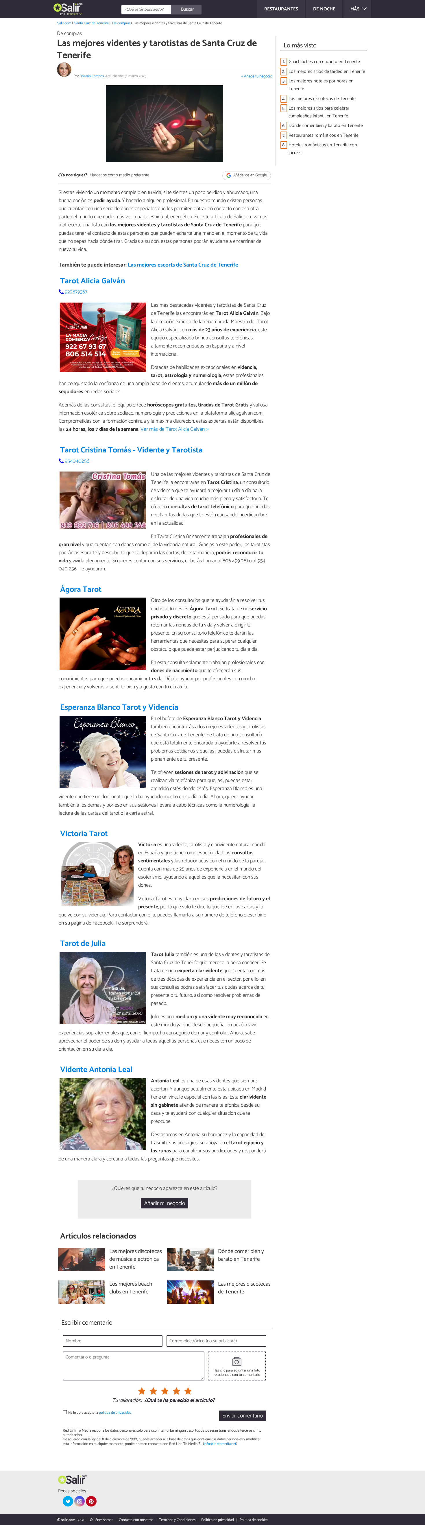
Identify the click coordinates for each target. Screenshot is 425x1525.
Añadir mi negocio (164, 1203)
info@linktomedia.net (220, 1444)
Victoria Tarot (84, 833)
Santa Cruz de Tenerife (91, 23)
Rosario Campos (92, 76)
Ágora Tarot (80, 589)
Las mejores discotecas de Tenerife (322, 99)
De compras (121, 23)
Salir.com (64, 23)
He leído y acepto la (100, 1413)
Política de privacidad (217, 1520)
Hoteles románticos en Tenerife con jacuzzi (323, 149)
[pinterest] (91, 1501)
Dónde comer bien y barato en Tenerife (326, 126)
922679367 (76, 292)
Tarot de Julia (83, 943)
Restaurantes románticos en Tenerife (324, 135)
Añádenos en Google (249, 175)
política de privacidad (115, 1413)
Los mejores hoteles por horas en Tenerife (321, 85)
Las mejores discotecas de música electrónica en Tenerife (135, 1259)
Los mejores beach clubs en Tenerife (130, 1288)
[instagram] (79, 1501)
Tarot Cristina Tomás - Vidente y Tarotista (131, 450)
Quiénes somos (101, 1520)
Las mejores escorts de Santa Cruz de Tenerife (183, 264)
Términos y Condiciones (177, 1520)
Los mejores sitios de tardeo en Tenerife (327, 71)
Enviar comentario (242, 1415)
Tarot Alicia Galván (92, 281)
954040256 (77, 461)
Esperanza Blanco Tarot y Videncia (119, 707)
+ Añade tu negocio (256, 76)
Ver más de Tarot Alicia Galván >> (175, 429)
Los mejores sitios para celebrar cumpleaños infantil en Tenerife (319, 112)
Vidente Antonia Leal (96, 1069)
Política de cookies (254, 1520)
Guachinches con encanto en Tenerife (324, 62)
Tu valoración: (127, 1401)
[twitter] (68, 1501)
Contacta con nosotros (136, 1520)
